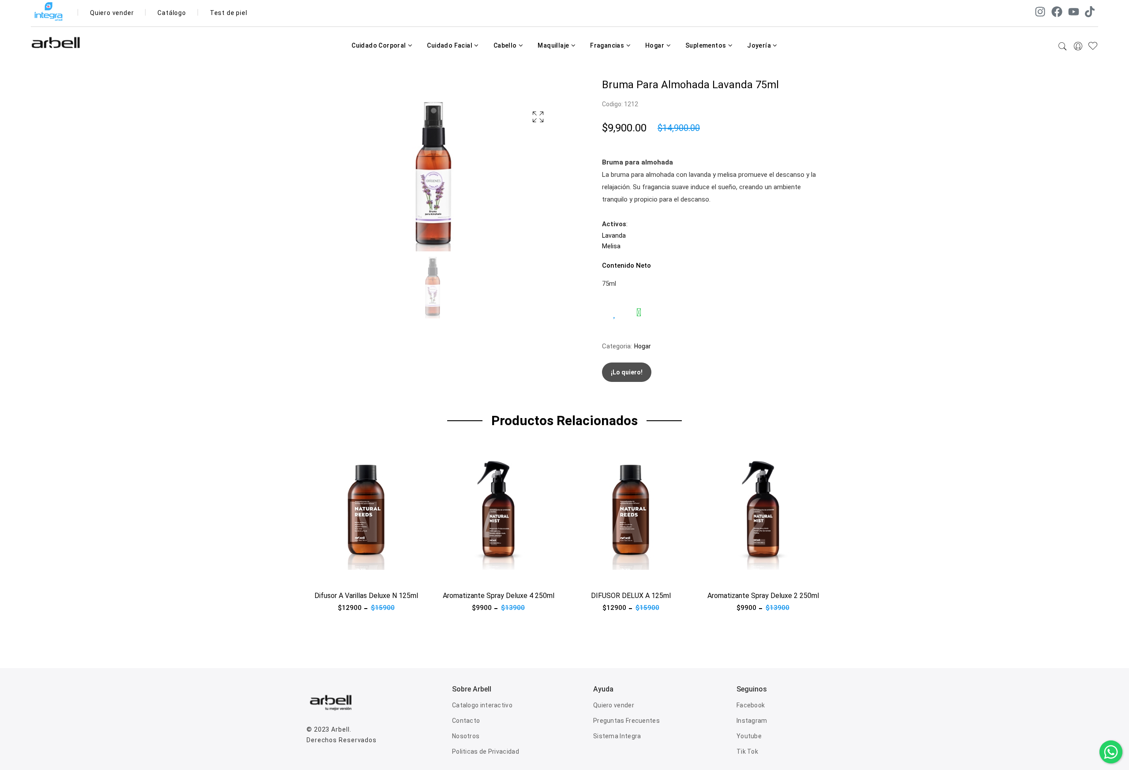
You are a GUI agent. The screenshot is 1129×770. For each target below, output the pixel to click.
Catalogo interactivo (482, 705)
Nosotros (465, 736)
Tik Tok (747, 751)
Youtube (749, 736)
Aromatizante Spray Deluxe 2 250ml (763, 595)
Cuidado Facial (450, 45)
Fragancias (607, 45)
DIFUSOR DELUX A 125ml (631, 595)
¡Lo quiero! (627, 372)
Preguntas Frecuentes (626, 720)
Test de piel (228, 12)
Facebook (750, 705)
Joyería (759, 45)
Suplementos (706, 45)
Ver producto (326, 575)
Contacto (466, 720)
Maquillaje (554, 45)
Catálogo (171, 12)
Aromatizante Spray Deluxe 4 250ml (498, 595)
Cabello (505, 45)
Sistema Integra (617, 736)
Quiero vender (112, 12)
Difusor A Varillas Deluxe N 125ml (366, 595)
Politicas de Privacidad (485, 751)
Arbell (340, 729)
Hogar (655, 45)
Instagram (751, 720)
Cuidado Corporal (379, 45)
